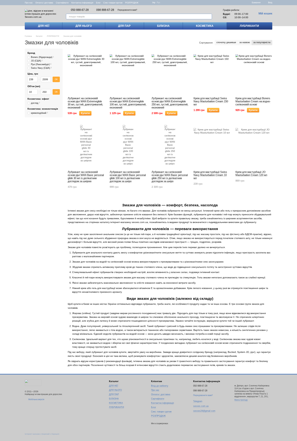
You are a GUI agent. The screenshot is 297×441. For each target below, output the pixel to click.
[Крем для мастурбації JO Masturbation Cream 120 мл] (253, 146)
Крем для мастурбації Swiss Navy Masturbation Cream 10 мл (210, 175)
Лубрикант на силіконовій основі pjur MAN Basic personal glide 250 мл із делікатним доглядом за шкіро (170, 176)
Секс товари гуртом (112, 3)
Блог (98, 3)
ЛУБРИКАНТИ (249, 25)
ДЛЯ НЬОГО (83, 25)
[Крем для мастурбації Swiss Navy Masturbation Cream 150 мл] (212, 72)
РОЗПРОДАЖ (131, 3)
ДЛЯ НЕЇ (43, 25)
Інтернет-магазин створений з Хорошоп (42, 434)
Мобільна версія (36, 399)
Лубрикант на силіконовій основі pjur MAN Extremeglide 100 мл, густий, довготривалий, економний (128, 103)
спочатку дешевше (226, 42)
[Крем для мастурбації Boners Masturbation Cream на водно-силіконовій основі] (253, 72)
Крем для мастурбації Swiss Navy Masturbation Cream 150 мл (211, 101)
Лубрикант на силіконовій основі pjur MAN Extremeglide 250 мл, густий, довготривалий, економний (170, 103)
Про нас (29, 3)
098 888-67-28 (105, 10)
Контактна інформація (82, 3)
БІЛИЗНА (163, 25)
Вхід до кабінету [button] (159, 385)
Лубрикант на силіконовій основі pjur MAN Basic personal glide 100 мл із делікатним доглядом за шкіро (128, 176)
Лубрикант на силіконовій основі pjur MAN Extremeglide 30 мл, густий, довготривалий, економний (85, 103)
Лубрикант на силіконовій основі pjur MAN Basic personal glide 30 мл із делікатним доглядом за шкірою (86, 176)
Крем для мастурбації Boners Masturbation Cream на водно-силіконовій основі (253, 101)
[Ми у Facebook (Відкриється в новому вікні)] (143, 2)
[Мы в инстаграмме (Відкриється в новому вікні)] (147, 2)
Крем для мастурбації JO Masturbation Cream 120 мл (251, 173)
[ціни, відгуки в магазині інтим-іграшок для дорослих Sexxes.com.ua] (33, 382)
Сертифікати (62, 3)
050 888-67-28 (80, 10)
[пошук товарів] (209, 16)
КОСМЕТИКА (204, 25)
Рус (158, 3)
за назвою (244, 42)
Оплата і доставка (44, 3)
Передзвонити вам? (127, 10)
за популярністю (262, 42)
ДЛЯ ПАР (124, 25)
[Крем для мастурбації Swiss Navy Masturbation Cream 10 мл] (212, 146)
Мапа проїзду (241, 400)
